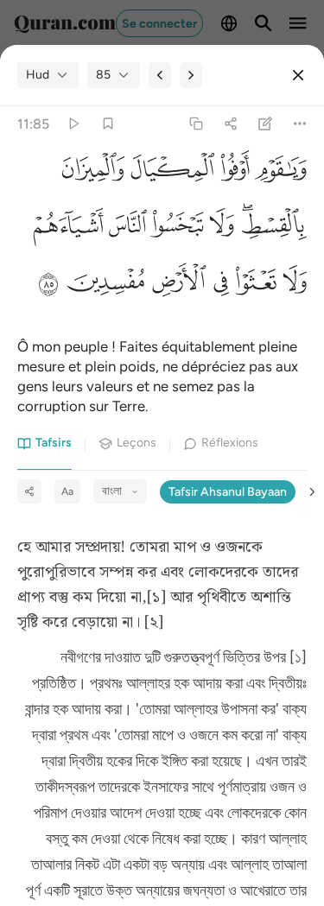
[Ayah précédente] (160, 75)
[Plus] (300, 124)
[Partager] (230, 124)
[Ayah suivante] (191, 75)
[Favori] (107, 124)
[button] (278, 174)
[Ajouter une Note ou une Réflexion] (266, 124)
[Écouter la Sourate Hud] (73, 124)
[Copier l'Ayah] (196, 124)
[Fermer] (298, 75)
